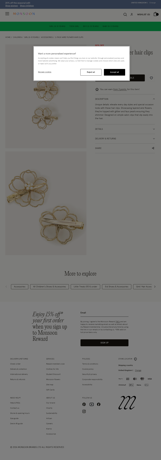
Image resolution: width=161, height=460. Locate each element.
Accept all (114, 72)
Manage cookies (44, 72)
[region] (81, 63)
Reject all (91, 72)
